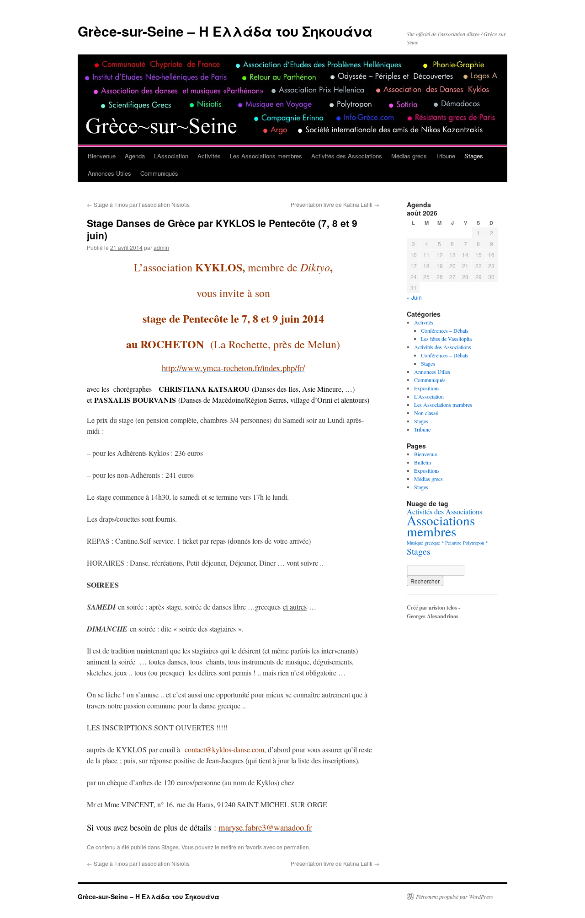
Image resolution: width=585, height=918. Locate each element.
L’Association (171, 155)
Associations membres (441, 525)
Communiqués (159, 173)
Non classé (426, 412)
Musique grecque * (425, 543)
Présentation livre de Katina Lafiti (335, 204)
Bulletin (422, 462)
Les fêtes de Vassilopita (446, 338)
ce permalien (293, 847)
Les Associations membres (266, 155)
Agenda (135, 155)
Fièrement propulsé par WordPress (454, 896)
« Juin (414, 297)
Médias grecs (409, 155)
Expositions (427, 388)
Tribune (445, 155)
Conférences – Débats (444, 330)
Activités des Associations (346, 155)
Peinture (453, 543)
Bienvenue (102, 155)
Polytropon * (475, 543)
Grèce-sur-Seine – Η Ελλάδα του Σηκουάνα (225, 31)
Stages (473, 155)
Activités (209, 155)
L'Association (429, 396)
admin (161, 247)
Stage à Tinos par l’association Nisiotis (138, 204)
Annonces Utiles (109, 173)
